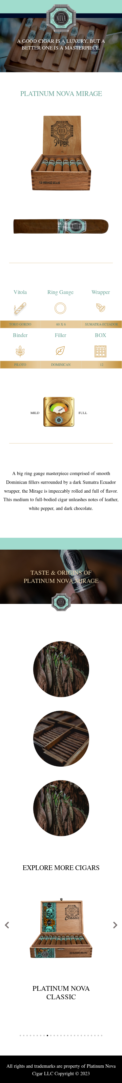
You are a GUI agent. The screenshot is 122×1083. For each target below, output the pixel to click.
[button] (20, 1035)
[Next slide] (115, 924)
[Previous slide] (6, 924)
